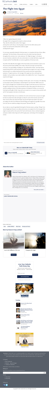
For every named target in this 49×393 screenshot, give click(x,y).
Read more (14, 254)
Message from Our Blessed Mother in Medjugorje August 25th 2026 (27, 310)
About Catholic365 (8, 361)
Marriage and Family (26, 226)
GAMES (31, 4)
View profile (17, 13)
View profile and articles (39, 189)
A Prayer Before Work (25, 314)
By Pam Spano (23, 316)
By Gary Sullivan (23, 304)
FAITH (15, 4)
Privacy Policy (7, 378)
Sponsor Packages (13, 363)
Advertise (7, 363)
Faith (5, 226)
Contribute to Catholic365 (10, 364)
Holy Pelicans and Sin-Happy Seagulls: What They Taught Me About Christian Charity (27, 321)
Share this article (41, 142)
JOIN (36, 4)
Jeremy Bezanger (8, 36)
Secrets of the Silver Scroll (26, 303)
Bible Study (18, 226)
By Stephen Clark (24, 312)
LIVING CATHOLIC (23, 4)
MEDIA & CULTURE (8, 4)
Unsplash (13, 36)
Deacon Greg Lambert (12, 11)
